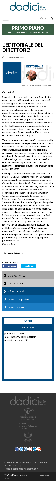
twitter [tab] (28, 321)
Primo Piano (20, 32)
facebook (9, 266)
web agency (46, 475)
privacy (7, 478)
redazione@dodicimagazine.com (21, 468)
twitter (28, 266)
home (10, 32)
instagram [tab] (28, 328)
